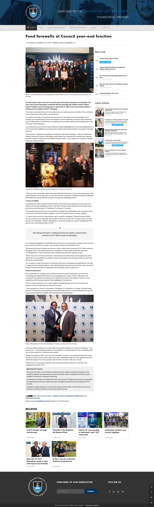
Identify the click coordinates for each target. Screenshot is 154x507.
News (41, 27)
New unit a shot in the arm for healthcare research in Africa (114, 85)
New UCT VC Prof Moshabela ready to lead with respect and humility (37, 461)
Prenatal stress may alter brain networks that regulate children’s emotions (112, 68)
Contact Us (105, 27)
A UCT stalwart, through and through (37, 431)
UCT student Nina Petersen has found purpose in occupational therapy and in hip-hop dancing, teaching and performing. (116, 142)
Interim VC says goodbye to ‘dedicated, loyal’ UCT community (89, 432)
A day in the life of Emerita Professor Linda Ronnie (64, 460)
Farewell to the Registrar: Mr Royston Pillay (63, 431)
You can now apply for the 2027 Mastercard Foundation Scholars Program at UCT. (115, 112)
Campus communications (56, 27)
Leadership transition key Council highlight (115, 431)
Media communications (78, 27)
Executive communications (61, 414)
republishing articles (43, 401)
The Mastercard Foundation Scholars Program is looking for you (116, 109)
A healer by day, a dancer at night (109, 58)
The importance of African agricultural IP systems (116, 119)
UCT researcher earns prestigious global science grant (113, 76)
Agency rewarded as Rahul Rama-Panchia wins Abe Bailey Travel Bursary (116, 130)
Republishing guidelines (92, 505)
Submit (90, 491)
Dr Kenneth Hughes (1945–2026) (109, 93)
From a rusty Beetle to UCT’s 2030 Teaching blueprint (115, 151)
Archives (94, 27)
